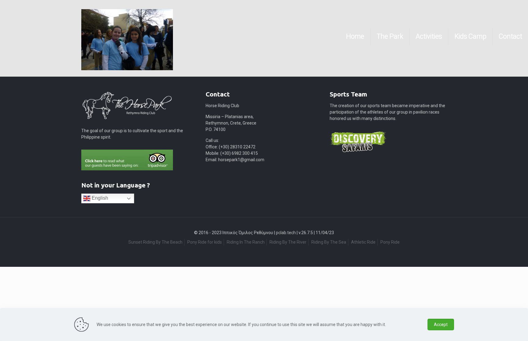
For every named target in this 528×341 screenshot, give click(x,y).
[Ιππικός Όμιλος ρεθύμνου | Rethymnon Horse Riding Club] (6, 36)
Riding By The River (288, 242)
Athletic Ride (363, 242)
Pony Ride (390, 242)
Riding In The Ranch (246, 242)
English (99, 198)
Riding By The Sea (328, 242)
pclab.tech (286, 232)
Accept (441, 324)
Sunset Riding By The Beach (155, 242)
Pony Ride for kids (204, 242)
